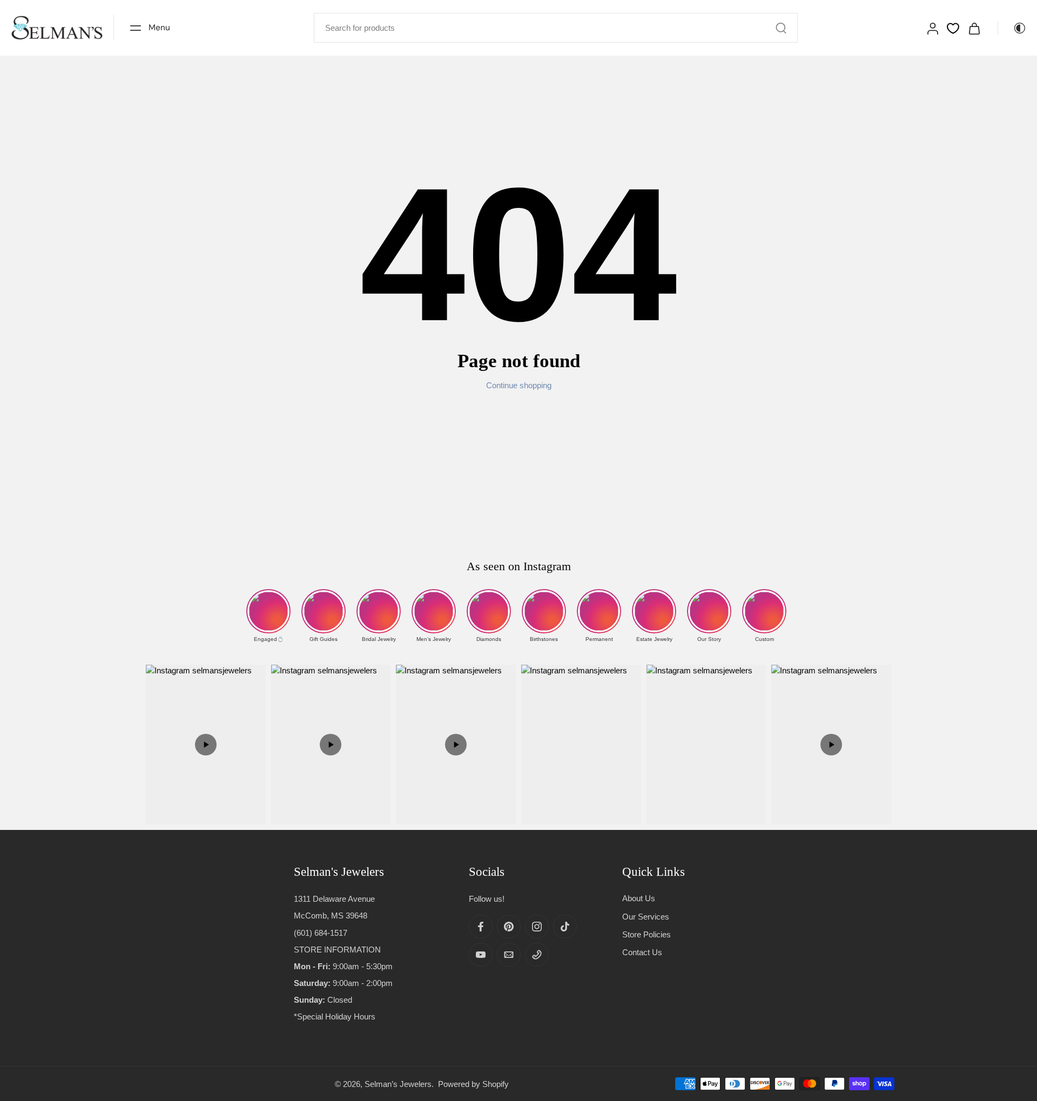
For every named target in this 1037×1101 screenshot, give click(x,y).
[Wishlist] (953, 28)
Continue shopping (518, 385)
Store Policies (646, 933)
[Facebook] (481, 926)
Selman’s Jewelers (398, 1083)
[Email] (509, 955)
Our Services (645, 916)
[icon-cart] (974, 28)
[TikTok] (565, 926)
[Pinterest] (509, 926)
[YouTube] (481, 955)
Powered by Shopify (473, 1083)
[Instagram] (537, 926)
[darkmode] (1012, 28)
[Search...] (781, 28)
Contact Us (642, 952)
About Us (638, 898)
